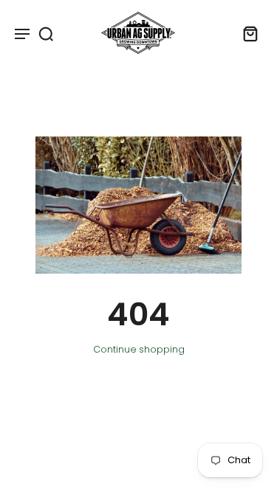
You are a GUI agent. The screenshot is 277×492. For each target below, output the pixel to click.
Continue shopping (139, 349)
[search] (46, 33)
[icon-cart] (246, 33)
